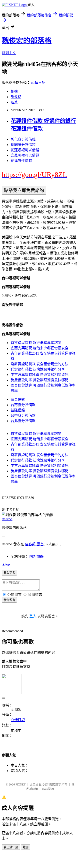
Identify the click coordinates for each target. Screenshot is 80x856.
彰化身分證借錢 (23, 139)
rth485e (7, 519)
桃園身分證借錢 (23, 145)
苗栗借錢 (18, 399)
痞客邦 (30, 544)
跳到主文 (9, 53)
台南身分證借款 (23, 405)
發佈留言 (9, 600)
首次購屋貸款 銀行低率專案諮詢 (36, 343)
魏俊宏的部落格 (27, 41)
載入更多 (9, 573)
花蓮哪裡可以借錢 (25, 150)
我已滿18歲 (11, 847)
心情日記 (38, 82)
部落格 (16, 97)
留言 (40, 544)
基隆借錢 (18, 410)
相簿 (14, 91)
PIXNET (21, 784)
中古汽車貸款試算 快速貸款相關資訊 (39, 375)
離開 (25, 847)
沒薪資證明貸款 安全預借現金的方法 (39, 364)
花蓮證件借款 (21, 161)
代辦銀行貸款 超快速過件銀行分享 (38, 369)
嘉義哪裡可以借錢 (25, 155)
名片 (14, 102)
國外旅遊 (36, 556)
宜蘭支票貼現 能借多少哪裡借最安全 (39, 348)
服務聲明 (48, 789)
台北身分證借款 (23, 421)
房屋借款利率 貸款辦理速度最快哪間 (39, 380)
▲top (6, 564)
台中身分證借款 (23, 415)
